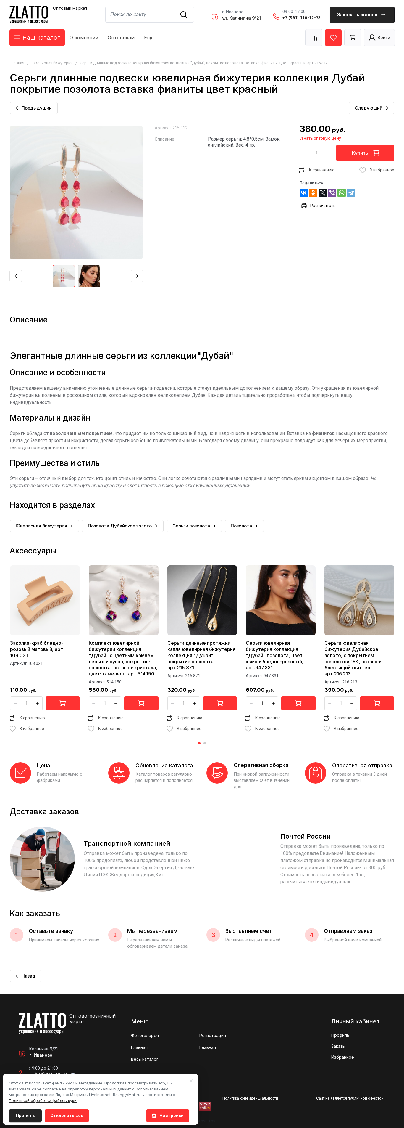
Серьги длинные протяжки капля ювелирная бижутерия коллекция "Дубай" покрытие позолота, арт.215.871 (201, 655)
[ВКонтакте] (304, 193)
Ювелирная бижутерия (52, 63)
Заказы (338, 1046)
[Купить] (63, 703)
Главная (17, 63)
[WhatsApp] (341, 193)
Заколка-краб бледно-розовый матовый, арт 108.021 (36, 649)
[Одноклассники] (313, 193)
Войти (384, 37)
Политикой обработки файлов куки (43, 1100)
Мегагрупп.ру (202, 1121)
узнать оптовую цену (320, 138)
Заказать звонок (357, 14)
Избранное (342, 1057)
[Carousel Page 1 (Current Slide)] (199, 743)
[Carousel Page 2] (204, 743)
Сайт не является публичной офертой (350, 1098)
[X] (323, 193)
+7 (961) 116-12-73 (301, 17)
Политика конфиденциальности (250, 1098)
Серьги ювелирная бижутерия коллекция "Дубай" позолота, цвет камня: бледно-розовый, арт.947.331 (274, 655)
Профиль (340, 1035)
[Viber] (332, 193)
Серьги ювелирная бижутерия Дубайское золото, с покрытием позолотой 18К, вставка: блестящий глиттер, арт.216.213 (352, 658)
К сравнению (321, 170)
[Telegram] (351, 193)
